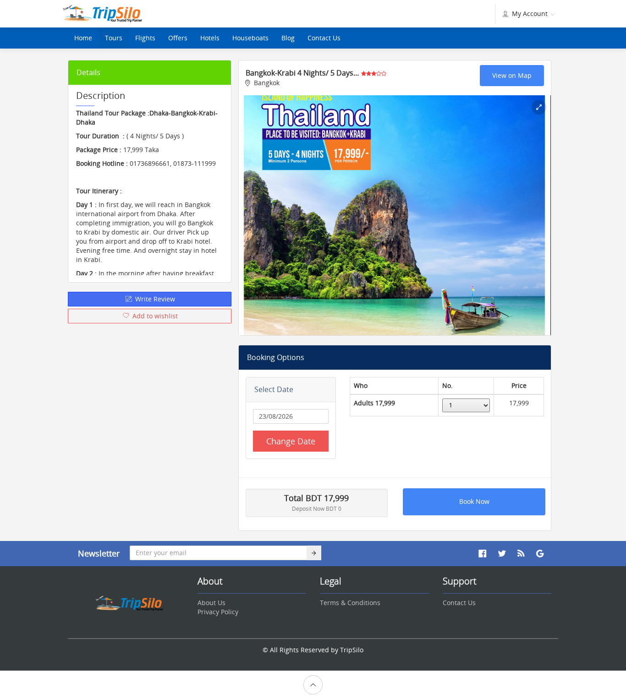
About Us (211, 602)
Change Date (290, 441)
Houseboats (250, 37)
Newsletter (99, 553)
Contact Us (324, 37)
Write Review (154, 299)
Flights (145, 37)
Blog (288, 37)
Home (83, 37)
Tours (113, 37)
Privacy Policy (218, 611)
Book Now (474, 501)
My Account (529, 13)
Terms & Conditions (350, 602)
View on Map (512, 75)
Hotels (210, 37)
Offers (177, 37)
